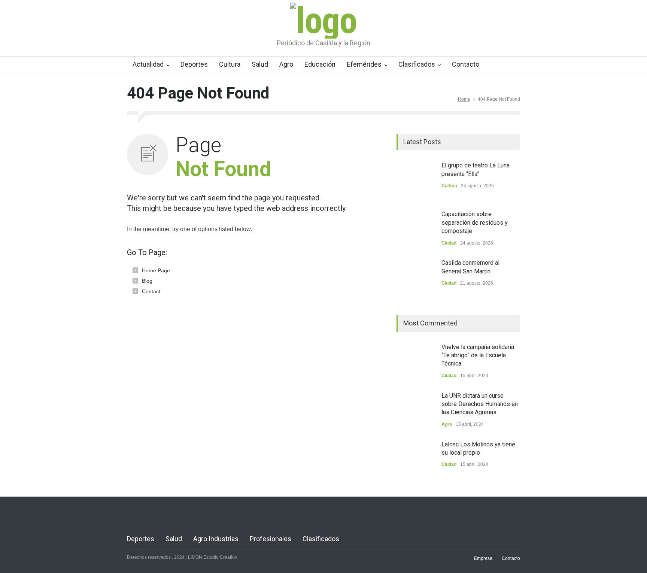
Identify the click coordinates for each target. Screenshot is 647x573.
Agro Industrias (216, 539)
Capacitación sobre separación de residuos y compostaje (474, 222)
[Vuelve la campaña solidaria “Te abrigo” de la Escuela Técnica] (415, 362)
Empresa (483, 558)
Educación (319, 64)
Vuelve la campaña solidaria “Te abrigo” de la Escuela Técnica (477, 355)
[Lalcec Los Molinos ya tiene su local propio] (415, 459)
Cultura (229, 64)
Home (464, 99)
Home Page (156, 270)
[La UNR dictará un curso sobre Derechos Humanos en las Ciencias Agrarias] (415, 410)
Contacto (465, 64)
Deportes (194, 64)
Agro (286, 64)
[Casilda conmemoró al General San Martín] (415, 277)
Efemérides (364, 64)
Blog (147, 281)
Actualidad (148, 64)
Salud (260, 64)
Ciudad (448, 243)
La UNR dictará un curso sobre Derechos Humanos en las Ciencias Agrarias (479, 404)
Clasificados (416, 64)
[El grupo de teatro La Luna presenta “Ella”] (415, 180)
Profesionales (270, 539)
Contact (151, 291)
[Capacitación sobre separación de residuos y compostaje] (415, 229)
